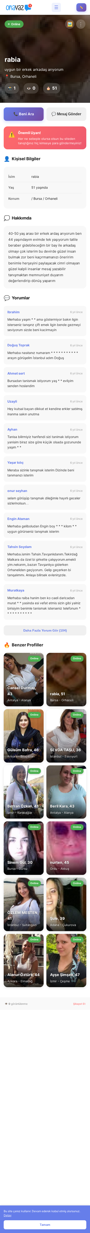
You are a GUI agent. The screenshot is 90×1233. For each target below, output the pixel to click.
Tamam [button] (45, 1225)
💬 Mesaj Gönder (66, 114)
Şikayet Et (79, 1003)
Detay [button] (8, 1215)
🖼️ (70, 24)
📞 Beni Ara (23, 114)
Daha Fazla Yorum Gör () (45, 630)
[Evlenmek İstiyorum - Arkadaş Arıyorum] (20, 7)
